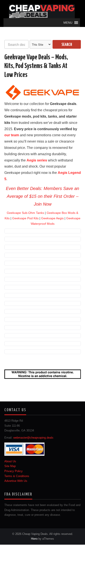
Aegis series (37, 160)
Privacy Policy (13, 471)
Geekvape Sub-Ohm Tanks (25, 213)
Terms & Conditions (16, 475)
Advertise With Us (15, 480)
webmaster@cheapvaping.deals (33, 437)
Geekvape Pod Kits (25, 218)
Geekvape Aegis (52, 218)
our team (11, 135)
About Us (10, 461)
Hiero (34, 538)
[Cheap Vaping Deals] (42, 11)
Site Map (10, 466)
